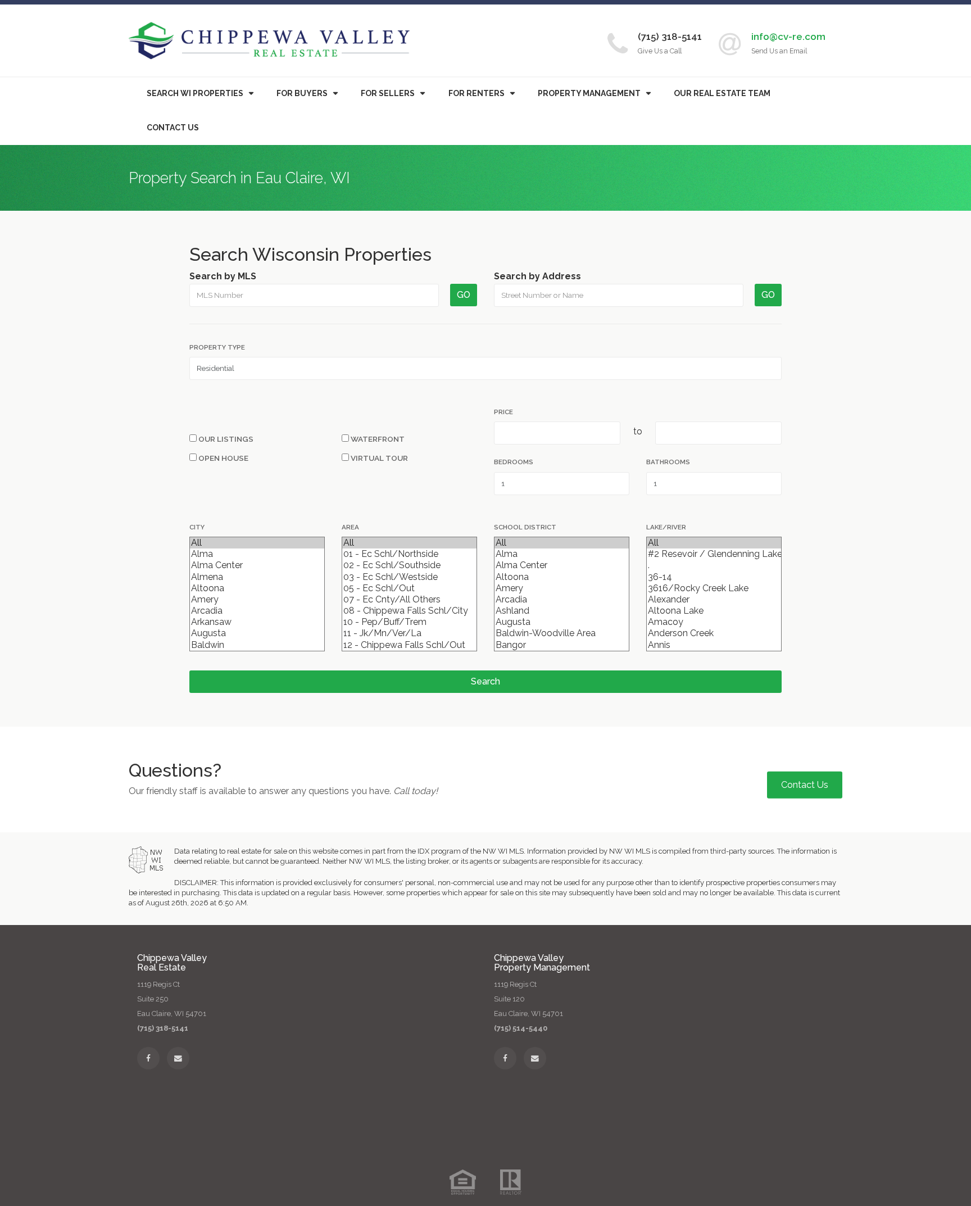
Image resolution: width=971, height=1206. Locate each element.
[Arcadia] (257, 610)
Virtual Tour (378, 458)
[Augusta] (257, 633)
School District (525, 527)
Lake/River (666, 527)
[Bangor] (561, 645)
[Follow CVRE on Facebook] (148, 1058)
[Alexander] (714, 599)
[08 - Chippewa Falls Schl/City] (409, 610)
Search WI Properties (195, 93)
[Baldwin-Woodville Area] (561, 633)
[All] (257, 542)
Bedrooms (513, 462)
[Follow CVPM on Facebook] (505, 1058)
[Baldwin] (257, 645)
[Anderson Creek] (714, 633)
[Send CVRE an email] (178, 1058)
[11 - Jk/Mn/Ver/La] (409, 633)
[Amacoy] (714, 622)
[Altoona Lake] (714, 610)
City (197, 527)
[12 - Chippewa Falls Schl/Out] (409, 645)
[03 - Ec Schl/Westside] (409, 577)
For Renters (476, 93)
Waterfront (377, 438)
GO (463, 294)
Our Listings (225, 438)
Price (503, 412)
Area (350, 527)
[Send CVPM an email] (535, 1058)
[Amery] (257, 599)
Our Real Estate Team (722, 93)
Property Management (589, 93)
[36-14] (714, 577)
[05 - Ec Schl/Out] (409, 588)
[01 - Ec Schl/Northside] (409, 554)
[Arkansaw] (257, 622)
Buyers (302, 93)
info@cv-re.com (788, 36)
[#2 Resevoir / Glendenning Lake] (714, 554)
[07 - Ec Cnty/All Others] (409, 599)
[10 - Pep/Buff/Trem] (409, 622)
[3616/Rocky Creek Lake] (714, 588)
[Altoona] (257, 588)
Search (485, 681)
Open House (222, 458)
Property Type (217, 347)
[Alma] (257, 554)
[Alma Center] (257, 565)
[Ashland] (561, 610)
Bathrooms (668, 462)
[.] (714, 565)
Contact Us (173, 127)
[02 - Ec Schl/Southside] (409, 565)
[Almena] (257, 577)
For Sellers (388, 93)
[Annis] (714, 645)
